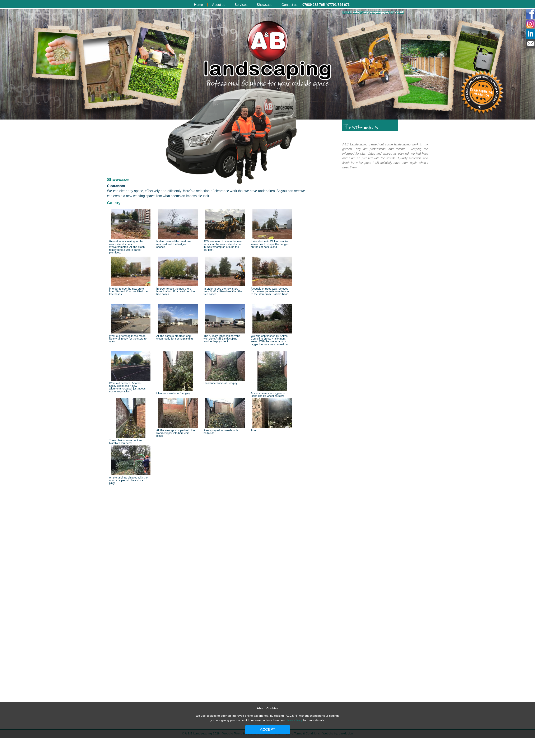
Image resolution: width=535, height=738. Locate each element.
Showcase (264, 4)
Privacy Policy (294, 720)
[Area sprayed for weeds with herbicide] (225, 427)
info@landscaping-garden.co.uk (378, 12)
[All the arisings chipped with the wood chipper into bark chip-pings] (177, 427)
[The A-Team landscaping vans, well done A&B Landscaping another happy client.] (225, 333)
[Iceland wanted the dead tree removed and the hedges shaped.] (177, 238)
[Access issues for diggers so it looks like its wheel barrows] (272, 390)
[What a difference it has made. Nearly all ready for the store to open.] (130, 333)
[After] (272, 427)
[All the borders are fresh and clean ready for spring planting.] (177, 333)
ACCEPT (267, 729)
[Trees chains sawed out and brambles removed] (130, 437)
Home (198, 4)
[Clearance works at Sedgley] (177, 390)
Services (240, 4)
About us (218, 4)
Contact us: (290, 4)
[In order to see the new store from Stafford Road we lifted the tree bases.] (130, 286)
